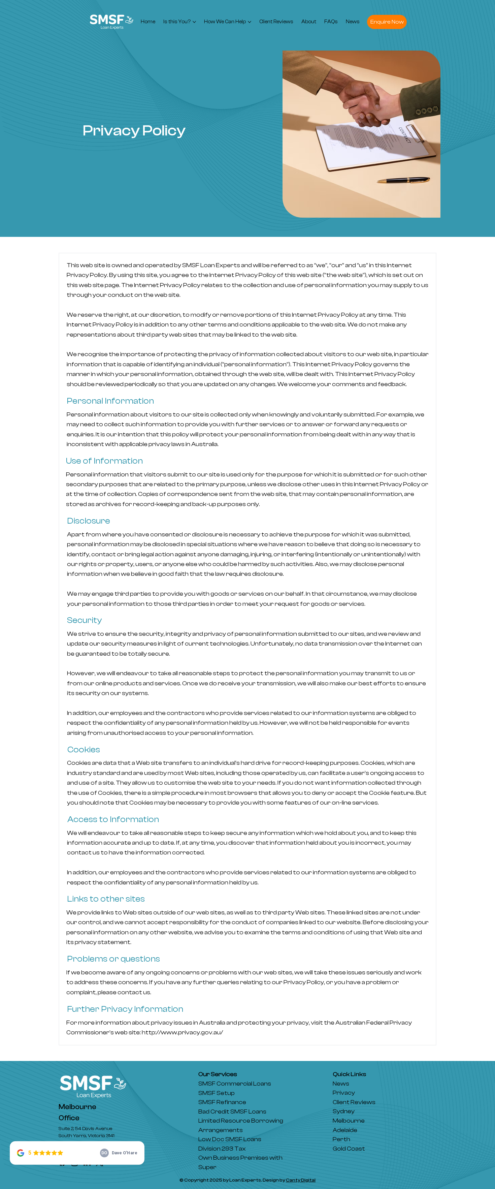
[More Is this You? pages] (194, 22)
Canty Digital (301, 1180)
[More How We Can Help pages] (249, 22)
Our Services (217, 1074)
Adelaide (345, 1130)
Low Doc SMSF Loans (230, 1139)
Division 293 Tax (222, 1148)
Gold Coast (349, 1148)
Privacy (344, 1092)
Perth (341, 1139)
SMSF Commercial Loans (234, 1083)
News (341, 1083)
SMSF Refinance (222, 1102)
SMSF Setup (217, 1093)
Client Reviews (354, 1102)
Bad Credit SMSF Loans (232, 1111)
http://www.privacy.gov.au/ (182, 1032)
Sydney (344, 1111)
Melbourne (349, 1120)
